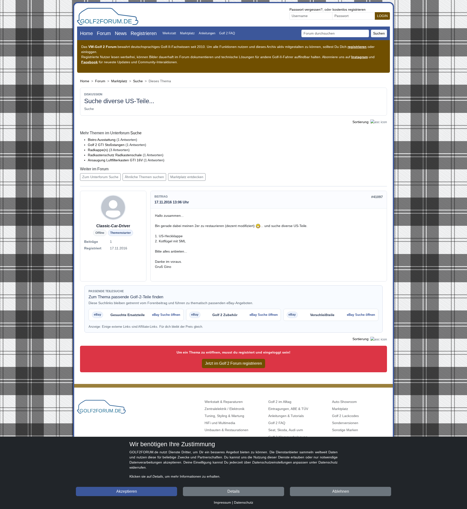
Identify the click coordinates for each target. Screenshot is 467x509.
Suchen (379, 33)
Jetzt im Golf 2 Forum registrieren (233, 363)
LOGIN (382, 16)
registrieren (357, 47)
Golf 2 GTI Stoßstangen (107, 145)
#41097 (377, 197)
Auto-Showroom (344, 402)
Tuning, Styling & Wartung (224, 416)
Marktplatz (187, 33)
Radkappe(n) (98, 150)
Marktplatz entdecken (186, 177)
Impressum (222, 502)
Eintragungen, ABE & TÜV (288, 409)
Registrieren (144, 33)
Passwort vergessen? (306, 9)
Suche (138, 81)
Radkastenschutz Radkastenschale (115, 155)
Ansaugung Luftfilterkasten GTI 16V (115, 160)
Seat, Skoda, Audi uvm (285, 430)
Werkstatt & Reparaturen (224, 402)
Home (86, 33)
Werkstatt (169, 33)
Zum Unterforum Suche (100, 177)
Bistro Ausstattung (102, 140)
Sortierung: (360, 122)
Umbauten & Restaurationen (226, 430)
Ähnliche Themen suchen (144, 177)
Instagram (359, 57)
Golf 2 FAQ (227, 33)
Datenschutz (243, 502)
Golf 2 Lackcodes (345, 416)
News (121, 33)
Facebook (89, 62)
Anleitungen (207, 33)
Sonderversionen (345, 423)
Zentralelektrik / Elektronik (224, 409)
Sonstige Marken (345, 430)
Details (233, 491)
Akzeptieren (126, 491)
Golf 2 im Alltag (279, 402)
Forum (104, 33)
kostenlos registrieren (349, 9)
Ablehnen (340, 491)
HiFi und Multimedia (220, 423)
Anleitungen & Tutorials (286, 416)
